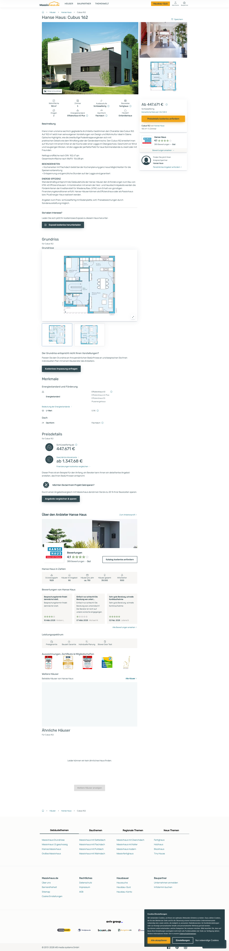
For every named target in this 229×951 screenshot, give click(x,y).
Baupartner (84, 3)
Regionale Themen (133, 830)
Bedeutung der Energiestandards (56, 406)
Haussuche (122, 882)
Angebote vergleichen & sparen (61, 499)
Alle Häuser (130, 678)
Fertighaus (159, 839)
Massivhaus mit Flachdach (92, 844)
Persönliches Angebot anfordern (166, 167)
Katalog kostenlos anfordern (120, 559)
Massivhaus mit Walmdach (92, 853)
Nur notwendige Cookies (207, 940)
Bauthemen (95, 830)
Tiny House (159, 853)
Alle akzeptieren (159, 940)
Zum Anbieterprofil (127, 514)
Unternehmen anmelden (166, 882)
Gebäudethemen (59, 830)
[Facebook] (168, 947)
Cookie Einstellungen (52, 896)
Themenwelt (102, 3)
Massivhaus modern (126, 849)
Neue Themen (171, 830)
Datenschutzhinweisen (188, 934)
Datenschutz (85, 882)
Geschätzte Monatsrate (66, 457)
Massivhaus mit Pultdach (91, 849)
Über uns (46, 882)
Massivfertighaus (125, 853)
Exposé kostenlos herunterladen (65, 225)
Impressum (84, 887)
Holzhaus (158, 844)
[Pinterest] (177, 947)
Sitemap (46, 891)
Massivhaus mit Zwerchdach (130, 839)
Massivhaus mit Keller (127, 844)
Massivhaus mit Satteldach (92, 839)
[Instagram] (185, 947)
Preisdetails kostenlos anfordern (163, 118)
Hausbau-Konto (124, 891)
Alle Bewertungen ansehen (124, 627)
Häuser (69, 3)
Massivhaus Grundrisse (53, 839)
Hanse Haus (66, 12)
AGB (81, 891)
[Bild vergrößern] (133, 317)
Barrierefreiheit (49, 887)
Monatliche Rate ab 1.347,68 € (154, 112)
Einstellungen (183, 940)
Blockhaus (159, 849)
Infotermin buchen (163, 887)
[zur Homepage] (44, 12)
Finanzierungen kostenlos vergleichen (72, 466)
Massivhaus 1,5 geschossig (55, 844)
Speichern (178, 19)
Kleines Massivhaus (51, 849)
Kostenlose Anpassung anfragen (61, 368)
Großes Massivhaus (51, 853)
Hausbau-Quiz (160, 3)
